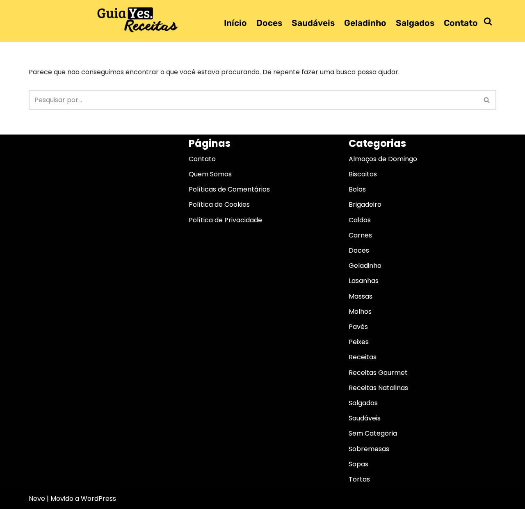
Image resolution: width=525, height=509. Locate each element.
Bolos (357, 189)
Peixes (359, 342)
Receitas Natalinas (378, 388)
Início (235, 23)
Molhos (360, 311)
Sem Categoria (373, 433)
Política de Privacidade (225, 220)
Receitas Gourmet (378, 372)
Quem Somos (210, 174)
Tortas (359, 479)
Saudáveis (313, 23)
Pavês (358, 326)
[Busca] (488, 21)
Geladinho (365, 23)
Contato (461, 23)
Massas (360, 296)
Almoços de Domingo (383, 159)
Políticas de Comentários (229, 189)
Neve (37, 498)
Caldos (360, 220)
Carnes (360, 235)
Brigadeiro (365, 204)
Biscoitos (363, 174)
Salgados (415, 23)
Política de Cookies (219, 204)
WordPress (98, 498)
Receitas (363, 357)
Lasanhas (364, 280)
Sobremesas (369, 449)
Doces (269, 23)
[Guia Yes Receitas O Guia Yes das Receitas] (138, 19)
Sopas (358, 464)
